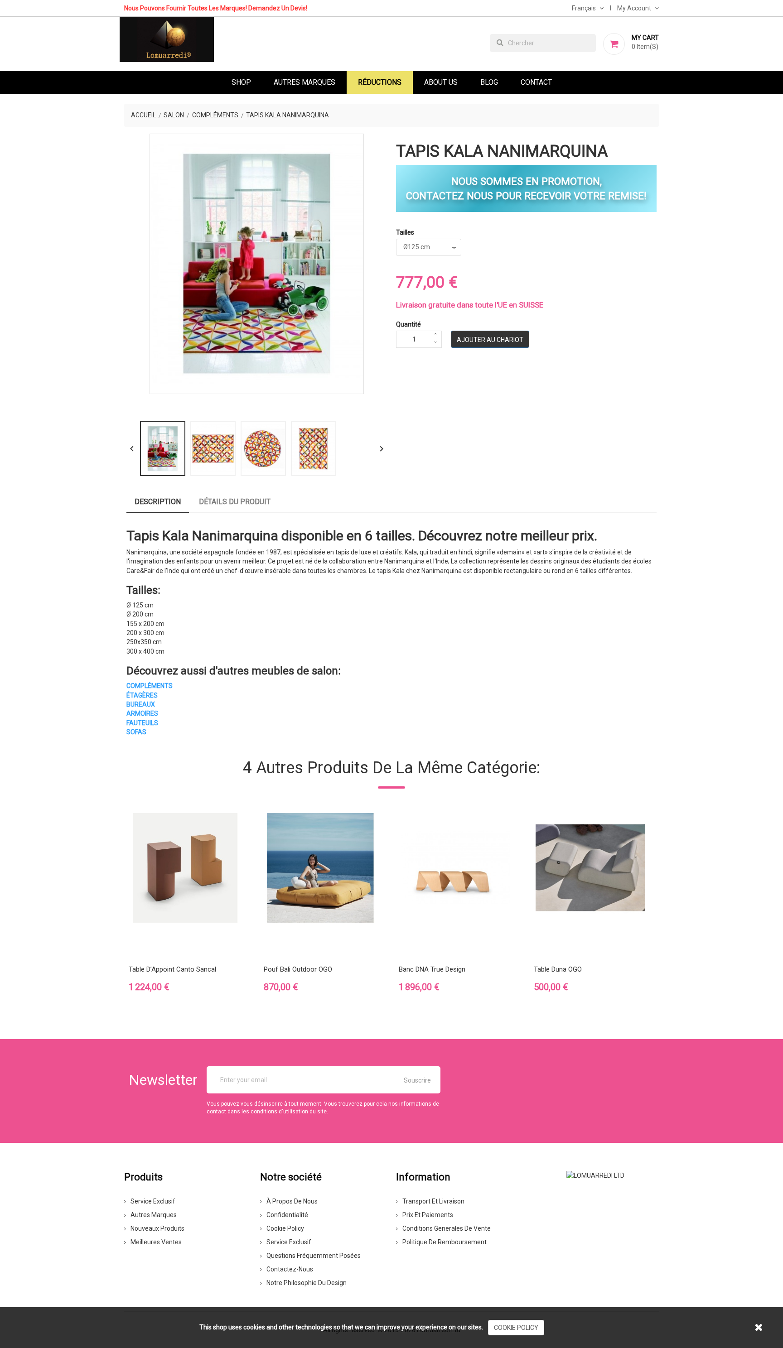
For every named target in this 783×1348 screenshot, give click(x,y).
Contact (536, 82)
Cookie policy (285, 1228)
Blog (489, 82)
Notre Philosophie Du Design (306, 1282)
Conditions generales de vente (446, 1228)
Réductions (379, 82)
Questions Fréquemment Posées (313, 1255)
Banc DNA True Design (432, 969)
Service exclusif (152, 1201)
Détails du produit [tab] (235, 501)
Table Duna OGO (558, 969)
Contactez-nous (289, 1269)
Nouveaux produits (157, 1228)
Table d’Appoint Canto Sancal (172, 969)
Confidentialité (287, 1214)
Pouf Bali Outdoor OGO (298, 969)
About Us (441, 82)
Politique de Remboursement (444, 1242)
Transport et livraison (433, 1201)
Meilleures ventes (156, 1242)
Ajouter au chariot (490, 339)
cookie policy (516, 1327)
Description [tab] (158, 501)
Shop (241, 82)
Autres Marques (304, 82)
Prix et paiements (427, 1214)
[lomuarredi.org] (595, 1174)
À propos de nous (292, 1201)
